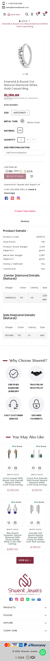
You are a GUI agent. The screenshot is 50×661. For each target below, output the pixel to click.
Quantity (9, 139)
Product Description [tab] (25, 211)
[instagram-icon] (18, 198)
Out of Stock (15, 176)
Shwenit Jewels (29, 651)
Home (25, 21)
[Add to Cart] (15, 468)
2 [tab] (25, 74)
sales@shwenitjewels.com (17, 7)
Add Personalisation (17, 147)
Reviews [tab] (25, 221)
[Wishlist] (31, 176)
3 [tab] (27, 74)
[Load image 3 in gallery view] (25, 55)
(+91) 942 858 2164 (14, 189)
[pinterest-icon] (12, 198)
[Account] (32, 14)
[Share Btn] (12, 198)
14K (20, 130)
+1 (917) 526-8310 (15, 3)
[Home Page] (13, 14)
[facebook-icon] (6, 198)
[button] (45, 14)
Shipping (8, 98)
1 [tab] (23, 74)
